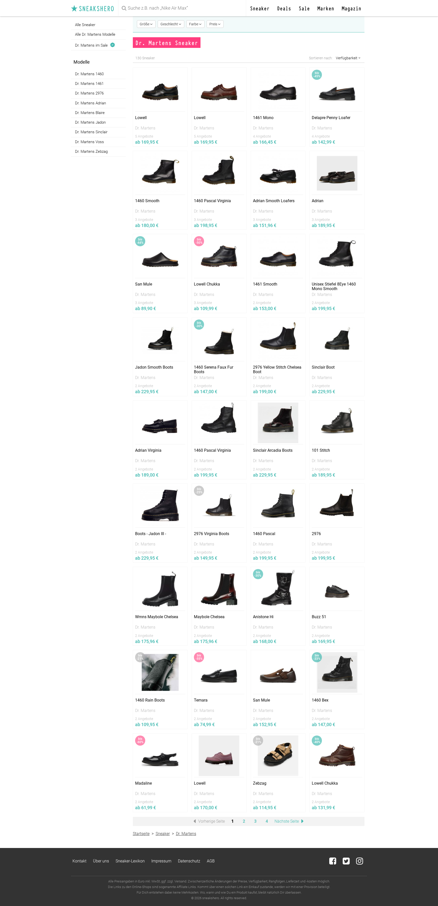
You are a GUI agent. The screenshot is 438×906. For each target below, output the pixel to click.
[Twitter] (346, 862)
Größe (145, 24)
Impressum (161, 861)
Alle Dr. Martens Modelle (95, 34)
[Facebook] (333, 862)
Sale (304, 8)
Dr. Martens (186, 833)
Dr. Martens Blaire (90, 112)
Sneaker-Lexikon (130, 861)
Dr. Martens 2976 (89, 93)
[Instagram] (359, 862)
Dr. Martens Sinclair (91, 132)
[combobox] (183, 8)
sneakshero (94, 8)
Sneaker (259, 8)
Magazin (351, 8)
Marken (325, 8)
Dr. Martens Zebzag (91, 151)
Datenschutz (189, 861)
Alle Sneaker (85, 25)
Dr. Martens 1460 (89, 74)
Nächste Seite (287, 821)
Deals (284, 8)
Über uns (101, 861)
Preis (213, 24)
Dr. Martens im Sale (92, 45)
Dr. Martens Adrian (90, 103)
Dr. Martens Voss (89, 142)
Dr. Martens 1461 (89, 83)
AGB (211, 861)
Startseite (141, 833)
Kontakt (79, 861)
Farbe (194, 24)
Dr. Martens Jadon (90, 122)
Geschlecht (169, 24)
